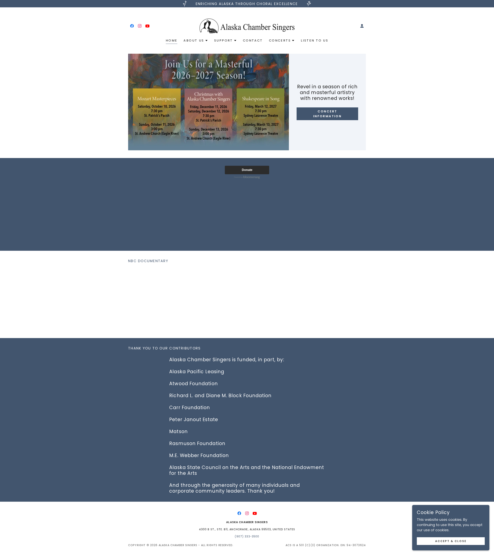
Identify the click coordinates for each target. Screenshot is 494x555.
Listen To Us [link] (314, 40)
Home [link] (172, 40)
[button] (362, 26)
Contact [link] (253, 40)
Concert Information (327, 113)
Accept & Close (450, 541)
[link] (132, 26)
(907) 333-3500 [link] (247, 536)
